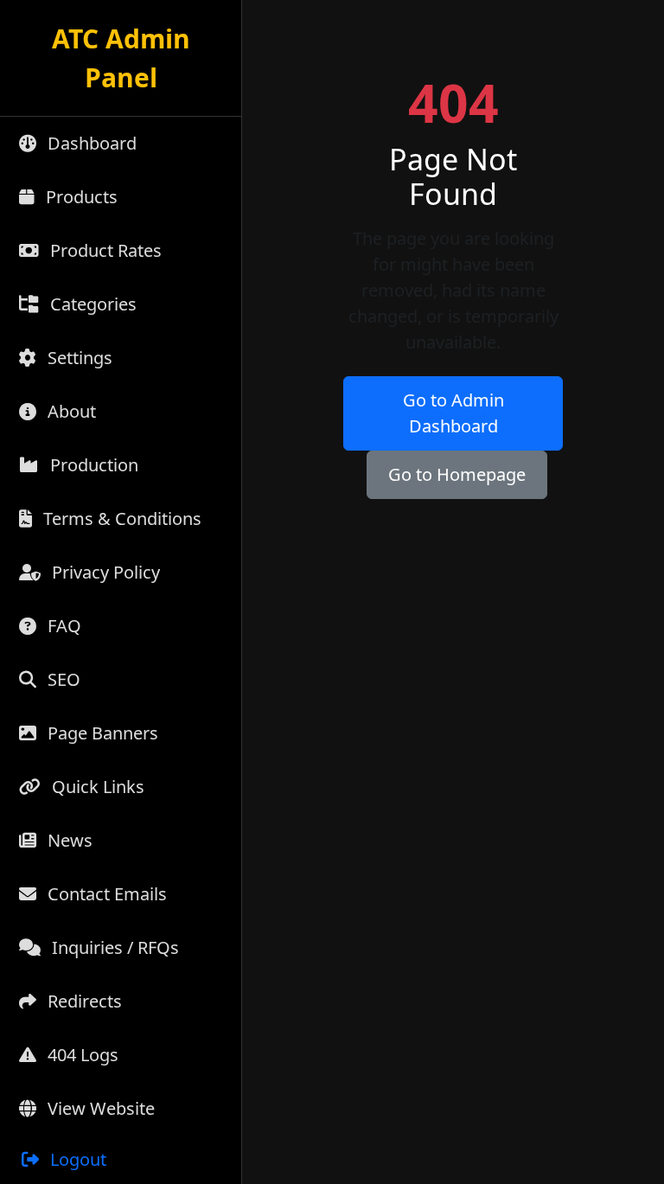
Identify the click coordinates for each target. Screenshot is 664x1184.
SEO (61, 679)
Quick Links (96, 786)
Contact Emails (105, 894)
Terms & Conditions (120, 518)
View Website (99, 1108)
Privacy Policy (104, 572)
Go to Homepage (457, 474)
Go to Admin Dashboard (453, 413)
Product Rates (104, 250)
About (69, 411)
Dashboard (90, 143)
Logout (76, 1159)
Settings (77, 357)
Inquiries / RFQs (113, 947)
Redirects (82, 1001)
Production (92, 465)
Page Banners (100, 733)
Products (80, 196)
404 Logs (80, 1054)
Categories (91, 304)
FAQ (62, 625)
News (68, 840)
